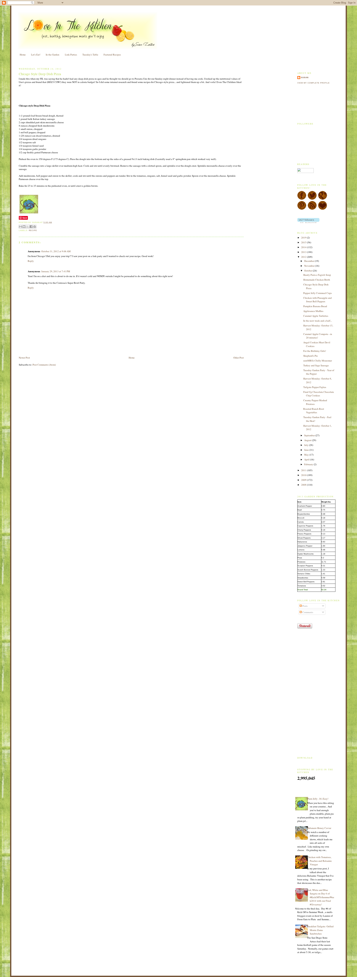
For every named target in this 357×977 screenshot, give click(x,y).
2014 (304, 247)
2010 (304, 475)
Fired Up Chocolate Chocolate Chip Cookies (318, 393)
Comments (307, 612)
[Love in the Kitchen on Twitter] (312, 199)
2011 (304, 470)
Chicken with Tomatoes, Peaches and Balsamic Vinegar (319, 860)
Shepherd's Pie (310, 355)
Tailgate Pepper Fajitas (314, 387)
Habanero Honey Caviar (319, 828)
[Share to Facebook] (31, 226)
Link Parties (71, 54)
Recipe (33, 230)
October (308, 270)
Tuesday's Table (90, 54)
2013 (304, 252)
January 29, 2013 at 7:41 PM (55, 271)
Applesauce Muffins (313, 311)
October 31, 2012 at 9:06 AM (56, 251)
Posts (305, 606)
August (308, 440)
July (306, 445)
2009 (304, 480)
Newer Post (24, 357)
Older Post (238, 357)
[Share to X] (27, 226)
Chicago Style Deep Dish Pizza (40, 74)
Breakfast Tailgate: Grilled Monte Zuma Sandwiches (320, 930)
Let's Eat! (35, 54)
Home (23, 54)
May (306, 454)
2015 (304, 242)
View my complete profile (313, 83)
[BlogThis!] (24, 226)
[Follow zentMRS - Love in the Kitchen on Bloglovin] (308, 222)
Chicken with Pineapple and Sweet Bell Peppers (317, 299)
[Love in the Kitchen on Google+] (322, 199)
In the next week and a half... (317, 320)
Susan (304, 77)
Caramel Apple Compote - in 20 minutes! (317, 335)
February (309, 464)
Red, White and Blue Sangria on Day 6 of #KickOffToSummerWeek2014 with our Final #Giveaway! (320, 897)
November (309, 265)
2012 (304, 256)
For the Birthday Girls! (314, 351)
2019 (304, 237)
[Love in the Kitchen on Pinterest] (301, 209)
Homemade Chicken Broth (316, 279)
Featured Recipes (112, 54)
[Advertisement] (62, 347)
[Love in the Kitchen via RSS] (312, 209)
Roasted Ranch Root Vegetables (313, 410)
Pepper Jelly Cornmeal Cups (317, 293)
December (309, 261)
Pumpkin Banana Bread (315, 306)
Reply (31, 261)
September (309, 435)
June (306, 449)
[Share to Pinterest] (34, 226)
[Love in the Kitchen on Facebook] (301, 199)
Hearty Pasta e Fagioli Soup (317, 274)
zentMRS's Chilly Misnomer (317, 360)
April (307, 459)
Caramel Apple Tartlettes (315, 316)
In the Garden (52, 54)
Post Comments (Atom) (44, 364)
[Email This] (20, 226)
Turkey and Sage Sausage (316, 365)
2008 (304, 484)
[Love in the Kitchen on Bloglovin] (322, 209)
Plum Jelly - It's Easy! (317, 798)
